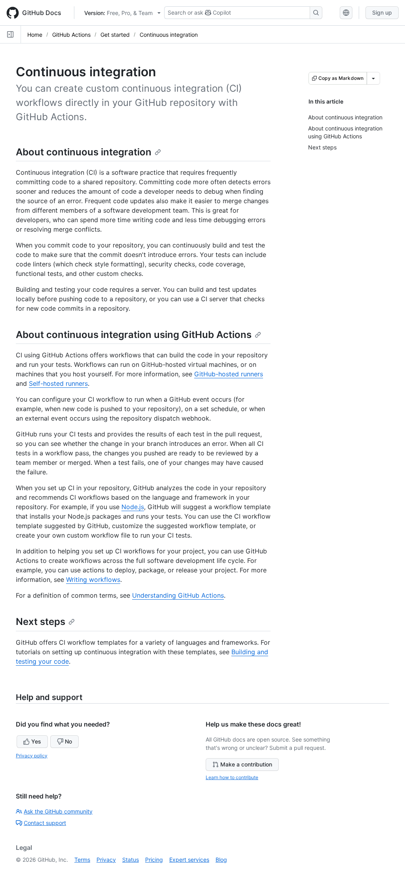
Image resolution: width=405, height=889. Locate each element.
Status (130, 859)
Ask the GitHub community (58, 811)
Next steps (40, 621)
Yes (36, 741)
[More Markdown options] (373, 78)
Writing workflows (93, 579)
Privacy (106, 859)
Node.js (132, 507)
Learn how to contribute (232, 777)
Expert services (189, 859)
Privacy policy (31, 756)
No (68, 741)
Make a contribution (246, 764)
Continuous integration (169, 34)
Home (34, 34)
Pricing (154, 859)
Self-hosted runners (58, 383)
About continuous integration (83, 152)
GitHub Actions (71, 34)
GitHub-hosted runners (228, 374)
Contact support (45, 822)
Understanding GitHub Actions (178, 595)
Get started (115, 34)
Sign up (382, 12)
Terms (82, 859)
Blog (221, 859)
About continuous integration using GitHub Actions (134, 334)
